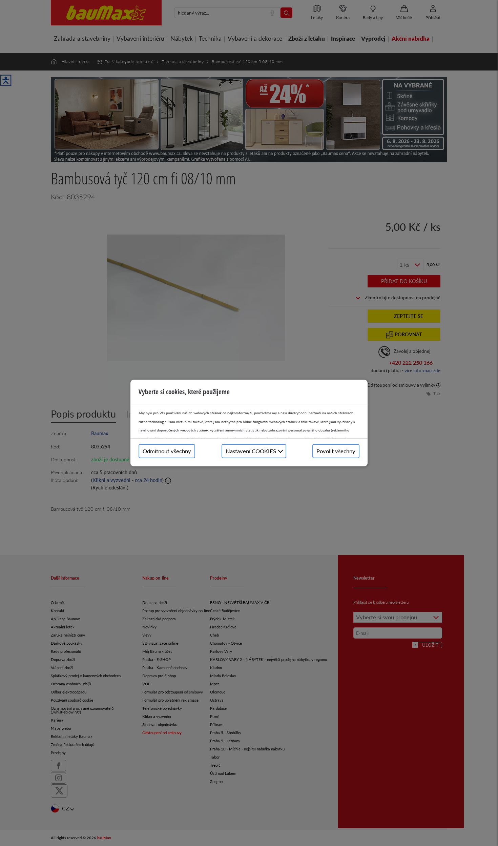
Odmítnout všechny (167, 451)
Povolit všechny (335, 451)
